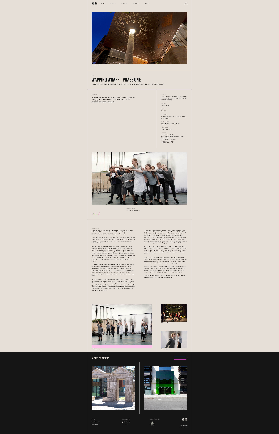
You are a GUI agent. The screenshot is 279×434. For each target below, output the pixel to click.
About (102, 3)
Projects (112, 3)
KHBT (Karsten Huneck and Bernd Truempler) (114, 84)
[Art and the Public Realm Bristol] (94, 3)
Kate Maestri (151, 408)
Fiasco (185, 428)
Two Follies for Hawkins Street (113, 406)
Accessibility (95, 424)
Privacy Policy (96, 421)
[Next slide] (98, 213)
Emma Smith (96, 84)
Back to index (180, 358)
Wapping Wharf (165, 105)
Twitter (126, 425)
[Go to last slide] (94, 213)
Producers (136, 3)
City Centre (129, 367)
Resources (124, 3)
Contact (147, 3)
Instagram (127, 422)
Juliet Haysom (100, 408)
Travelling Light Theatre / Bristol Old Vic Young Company (146, 84)
